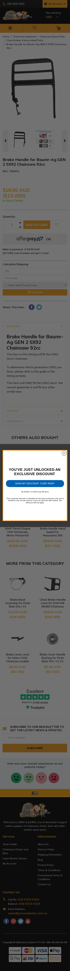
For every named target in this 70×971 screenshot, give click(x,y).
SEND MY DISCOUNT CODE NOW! (35, 483)
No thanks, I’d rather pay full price (35, 492)
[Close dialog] (64, 453)
